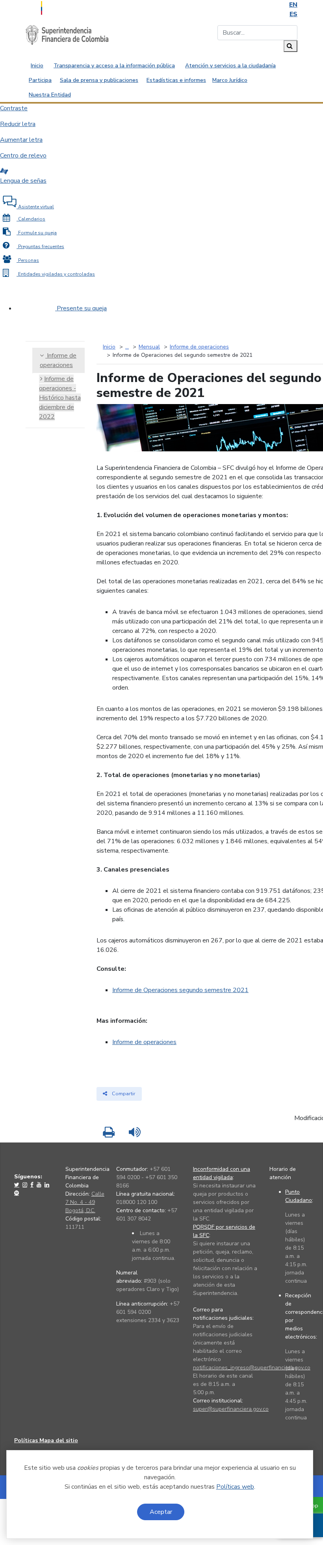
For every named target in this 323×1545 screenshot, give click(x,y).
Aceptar (161, 1512)
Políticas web (235, 1486)
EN (293, 4)
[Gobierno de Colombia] (61, 7)
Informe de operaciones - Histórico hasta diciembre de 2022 (60, 398)
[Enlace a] (17, 1184)
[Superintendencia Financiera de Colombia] (67, 34)
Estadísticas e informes (176, 80)
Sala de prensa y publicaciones (99, 80)
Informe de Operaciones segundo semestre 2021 (180, 990)
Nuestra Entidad (50, 94)
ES (293, 14)
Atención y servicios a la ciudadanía (230, 65)
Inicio (37, 65)
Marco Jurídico (229, 80)
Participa (40, 80)
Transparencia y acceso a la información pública (114, 65)
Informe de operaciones (144, 1042)
